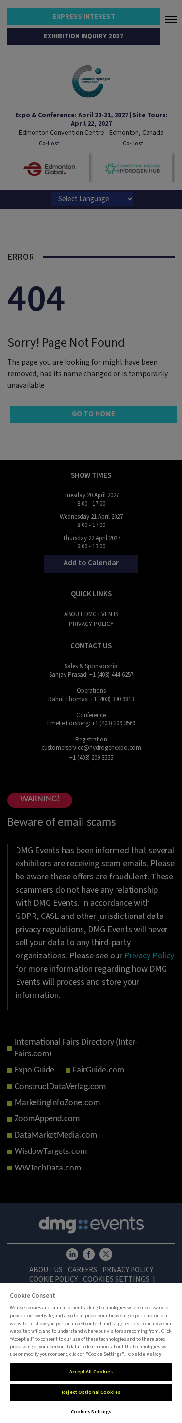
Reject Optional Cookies (91, 1392)
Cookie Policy (145, 1354)
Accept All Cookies (91, 1371)
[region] (91, 1353)
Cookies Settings (91, 1411)
